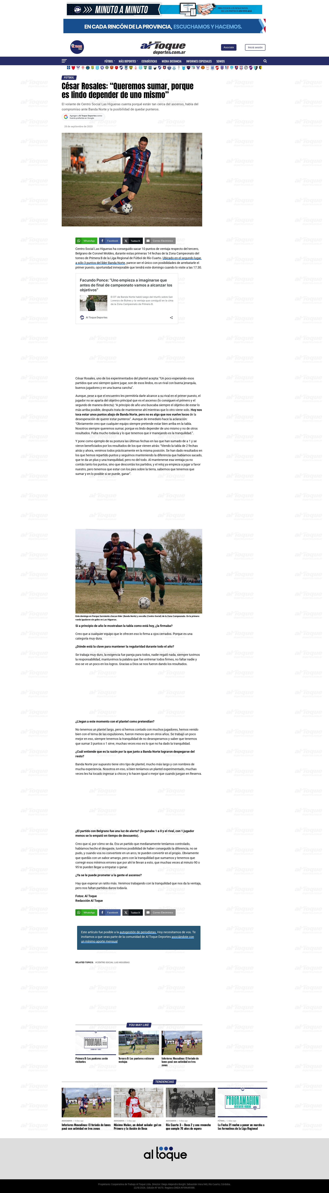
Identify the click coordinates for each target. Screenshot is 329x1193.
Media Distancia (171, 61)
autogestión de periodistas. (138, 932)
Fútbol (109, 61)
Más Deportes (127, 61)
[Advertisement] (138, 351)
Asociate (229, 47)
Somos (220, 61)
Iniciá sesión (255, 47)
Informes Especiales (199, 61)
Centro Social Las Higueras (113, 962)
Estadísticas (149, 61)
